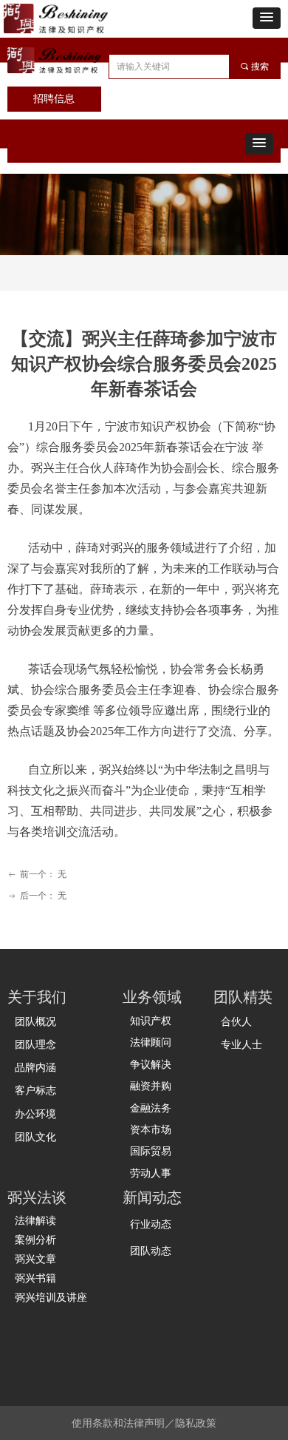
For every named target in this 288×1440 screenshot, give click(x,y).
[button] (267, 18)
